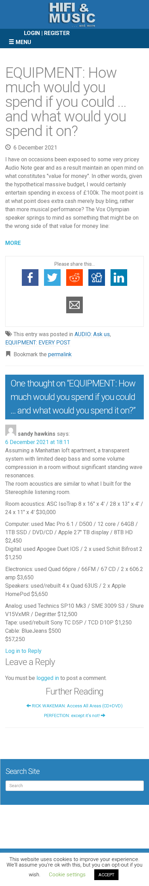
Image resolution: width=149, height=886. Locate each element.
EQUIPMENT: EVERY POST (37, 342)
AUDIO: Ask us (92, 334)
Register (57, 33)
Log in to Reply (23, 651)
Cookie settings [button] (67, 874)
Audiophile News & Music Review (74, 14)
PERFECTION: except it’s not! (72, 715)
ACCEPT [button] (106, 874)
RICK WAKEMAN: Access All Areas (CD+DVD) (77, 705)
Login (32, 33)
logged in (47, 678)
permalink (60, 354)
